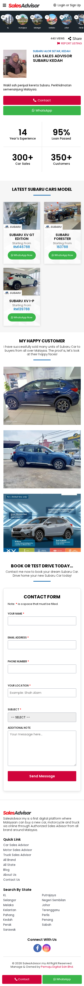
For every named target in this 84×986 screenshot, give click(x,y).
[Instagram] (46, 948)
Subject (14, 709)
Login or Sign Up (69, 5)
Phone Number (18, 661)
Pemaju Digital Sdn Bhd (57, 967)
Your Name (16, 613)
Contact (44, 100)
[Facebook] (37, 948)
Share (77, 38)
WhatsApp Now (22, 255)
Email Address (18, 637)
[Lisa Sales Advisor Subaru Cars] (42, 397)
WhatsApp (43, 110)
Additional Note (19, 727)
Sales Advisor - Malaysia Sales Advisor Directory (24, 5)
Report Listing (71, 43)
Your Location (19, 685)
